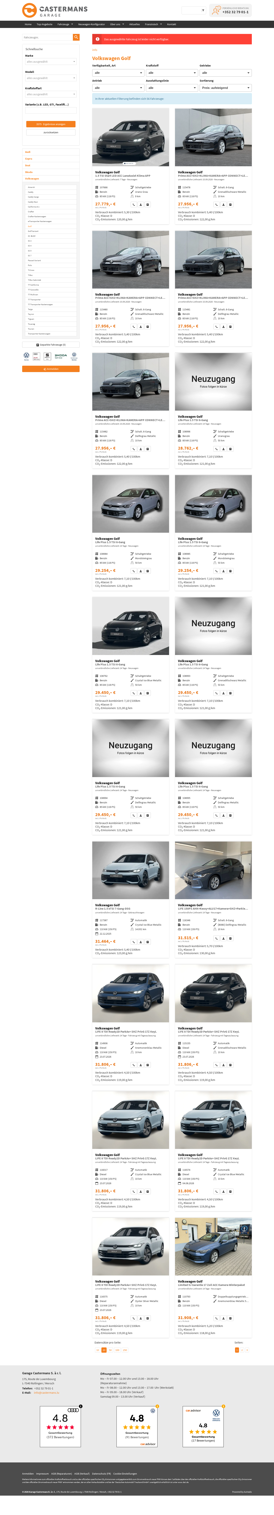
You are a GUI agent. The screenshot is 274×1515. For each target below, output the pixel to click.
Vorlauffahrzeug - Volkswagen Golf (213, 166)
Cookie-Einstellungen (125, 1473)
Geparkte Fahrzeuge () (53, 344)
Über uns (115, 24)
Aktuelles (134, 24)
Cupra (28, 158)
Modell (29, 72)
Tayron (31, 314)
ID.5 (29, 250)
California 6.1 (33, 206)
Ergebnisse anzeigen (50, 124)
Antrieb (97, 80)
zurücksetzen (51, 132)
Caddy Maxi (33, 202)
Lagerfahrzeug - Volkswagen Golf (130, 166)
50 (110, 1350)
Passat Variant (34, 260)
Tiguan (31, 319)
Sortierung (207, 80)
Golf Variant (33, 231)
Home (28, 24)
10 (97, 1350)
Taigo (30, 309)
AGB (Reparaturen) (61, 1473)
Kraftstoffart (33, 88)
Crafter (31, 211)
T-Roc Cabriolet (34, 280)
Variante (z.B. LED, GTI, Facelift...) (47, 104)
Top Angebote (44, 24)
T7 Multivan (33, 294)
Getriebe (205, 65)
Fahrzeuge (63, 24)
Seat (27, 165)
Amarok (31, 187)
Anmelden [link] (53, 369)
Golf (30, 226)
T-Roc (30, 275)
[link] (134, 204)
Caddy (30, 192)
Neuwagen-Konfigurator (91, 24)
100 (117, 1350)
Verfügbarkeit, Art (104, 65)
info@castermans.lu (46, 1392)
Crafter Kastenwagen (37, 216)
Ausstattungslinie (157, 80)
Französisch (151, 24)
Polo (30, 265)
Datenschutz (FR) (101, 1473)
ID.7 (29, 255)
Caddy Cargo (33, 197)
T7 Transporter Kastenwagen (40, 304)
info (94, 50)
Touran (31, 328)
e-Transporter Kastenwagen (40, 221)
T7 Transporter (34, 299)
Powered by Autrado (242, 1491)
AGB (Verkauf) (82, 1473)
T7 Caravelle (33, 289)
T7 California (33, 285)
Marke (29, 55)
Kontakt (171, 24)
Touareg (31, 324)
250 (125, 1350)
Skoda (28, 172)
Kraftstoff (152, 65)
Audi (27, 152)
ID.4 (29, 245)
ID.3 (29, 241)
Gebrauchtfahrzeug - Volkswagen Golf (130, 900)
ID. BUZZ (31, 236)
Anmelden (28, 1473)
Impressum (42, 1473)
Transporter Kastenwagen (39, 333)
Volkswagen (32, 178)
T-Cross (31, 270)
